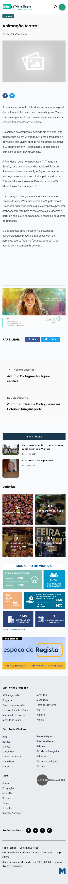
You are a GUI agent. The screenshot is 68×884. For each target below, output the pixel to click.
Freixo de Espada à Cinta (15, 710)
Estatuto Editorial (29, 847)
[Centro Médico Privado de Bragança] (34, 307)
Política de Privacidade (16, 852)
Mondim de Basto (11, 756)
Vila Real (40, 766)
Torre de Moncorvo (46, 705)
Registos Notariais (11, 813)
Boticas (6, 741)
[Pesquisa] (55, 7)
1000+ (53, 339)
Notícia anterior (24, 370)
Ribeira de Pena (44, 741)
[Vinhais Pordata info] (34, 597)
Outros (6, 803)
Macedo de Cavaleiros (13, 715)
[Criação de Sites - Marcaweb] (62, 871)
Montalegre (8, 761)
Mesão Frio (8, 751)
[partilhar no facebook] (5, 95)
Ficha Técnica (9, 847)
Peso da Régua (44, 736)
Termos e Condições (41, 852)
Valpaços (41, 756)
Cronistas (7, 808)
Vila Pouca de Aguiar (47, 761)
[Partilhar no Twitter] (12, 95)
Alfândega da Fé (11, 695)
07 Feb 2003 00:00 (17, 33)
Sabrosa (40, 746)
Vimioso (40, 714)
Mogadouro (42, 700)
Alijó (4, 736)
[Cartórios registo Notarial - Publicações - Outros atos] (34, 653)
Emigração (8, 788)
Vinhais (8, 16)
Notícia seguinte (17, 398)
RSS (6, 857)
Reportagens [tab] (34, 437)
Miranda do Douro (11, 720)
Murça (5, 766)
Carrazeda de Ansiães (14, 705)
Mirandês (7, 793)
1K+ (34, 339)
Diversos (6, 798)
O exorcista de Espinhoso (37, 460)
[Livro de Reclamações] (51, 780)
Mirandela (41, 695)
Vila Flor (40, 709)
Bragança (7, 700)
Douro (5, 783)
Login (59, 852)
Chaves (6, 746)
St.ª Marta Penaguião (47, 751)
